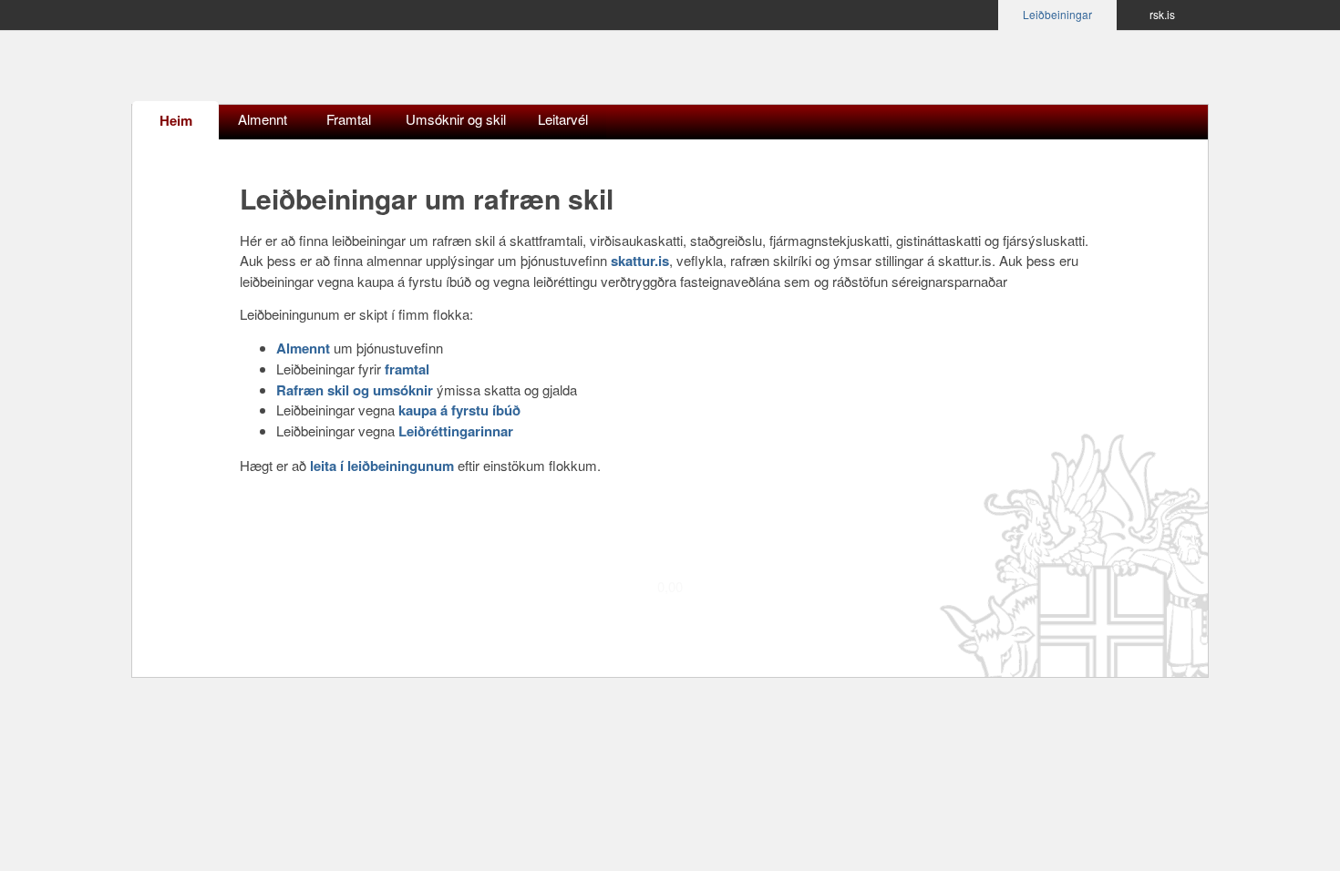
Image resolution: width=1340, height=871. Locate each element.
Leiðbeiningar (1057, 14)
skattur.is (640, 261)
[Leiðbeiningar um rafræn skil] (273, 72)
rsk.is (1162, 14)
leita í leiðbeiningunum (382, 466)
